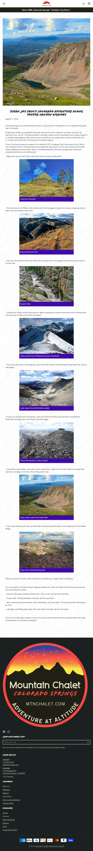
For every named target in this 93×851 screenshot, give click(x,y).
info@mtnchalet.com (11, 765)
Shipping (6, 790)
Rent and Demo (9, 820)
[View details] (46, 684)
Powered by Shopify (56, 846)
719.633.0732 (8, 762)
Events (5, 813)
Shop (5, 826)
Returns (6, 793)
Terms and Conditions (11, 800)
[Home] (46, 3)
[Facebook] (4, 731)
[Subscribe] (87, 742)
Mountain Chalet (41, 846)
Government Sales (10, 830)
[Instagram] (8, 731)
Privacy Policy (8, 803)
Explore (6, 823)
